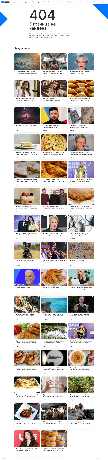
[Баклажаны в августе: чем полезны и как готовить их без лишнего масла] (27, 416)
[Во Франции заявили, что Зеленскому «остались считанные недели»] (54, 119)
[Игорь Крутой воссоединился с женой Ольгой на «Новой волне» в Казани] (27, 227)
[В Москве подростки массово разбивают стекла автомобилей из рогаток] (27, 66)
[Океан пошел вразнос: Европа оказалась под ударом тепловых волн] (54, 308)
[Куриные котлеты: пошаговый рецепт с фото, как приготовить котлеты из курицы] (27, 335)
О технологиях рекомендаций (52, 458)
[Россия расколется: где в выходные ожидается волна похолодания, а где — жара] (27, 254)
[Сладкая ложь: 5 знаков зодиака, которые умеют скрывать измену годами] (81, 443)
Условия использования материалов (87, 458)
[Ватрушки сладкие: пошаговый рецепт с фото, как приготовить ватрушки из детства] (27, 362)
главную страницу (47, 37)
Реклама (16, 458)
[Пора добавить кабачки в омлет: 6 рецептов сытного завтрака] (81, 362)
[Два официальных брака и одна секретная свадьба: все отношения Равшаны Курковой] (27, 443)
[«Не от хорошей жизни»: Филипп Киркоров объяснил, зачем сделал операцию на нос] (81, 173)
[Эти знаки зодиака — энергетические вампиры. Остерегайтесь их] (54, 92)
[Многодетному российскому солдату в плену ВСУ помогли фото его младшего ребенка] (54, 66)
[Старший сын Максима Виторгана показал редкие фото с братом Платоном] (54, 200)
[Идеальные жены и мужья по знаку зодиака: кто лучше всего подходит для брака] (54, 389)
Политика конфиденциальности (68, 458)
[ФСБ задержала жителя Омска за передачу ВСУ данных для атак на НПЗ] (54, 416)
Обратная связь (101, 458)
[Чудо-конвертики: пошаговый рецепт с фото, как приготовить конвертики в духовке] (81, 92)
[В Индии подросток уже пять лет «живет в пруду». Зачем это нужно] (54, 335)
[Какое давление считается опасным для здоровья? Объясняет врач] (81, 227)
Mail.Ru (3, 458)
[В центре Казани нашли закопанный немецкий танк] (81, 119)
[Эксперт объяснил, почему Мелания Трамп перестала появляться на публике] (27, 92)
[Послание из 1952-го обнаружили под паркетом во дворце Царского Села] (81, 254)
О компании (9, 458)
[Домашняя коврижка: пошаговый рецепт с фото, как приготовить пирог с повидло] (27, 389)
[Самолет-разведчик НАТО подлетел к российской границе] (54, 362)
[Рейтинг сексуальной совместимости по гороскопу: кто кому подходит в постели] (81, 416)
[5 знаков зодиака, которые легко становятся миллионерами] (81, 281)
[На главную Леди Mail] (7, 2)
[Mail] (2, 2)
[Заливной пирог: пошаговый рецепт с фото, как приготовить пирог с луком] (81, 200)
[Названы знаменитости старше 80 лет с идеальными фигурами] (54, 227)
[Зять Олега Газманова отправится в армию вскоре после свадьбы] (27, 281)
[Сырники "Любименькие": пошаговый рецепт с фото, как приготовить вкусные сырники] (54, 281)
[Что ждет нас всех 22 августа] (27, 119)
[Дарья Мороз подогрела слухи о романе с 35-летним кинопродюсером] (81, 66)
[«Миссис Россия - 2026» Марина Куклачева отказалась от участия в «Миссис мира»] (54, 254)
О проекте (40, 458)
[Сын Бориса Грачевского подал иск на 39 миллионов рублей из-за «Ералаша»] (81, 146)
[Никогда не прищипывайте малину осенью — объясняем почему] (81, 389)
